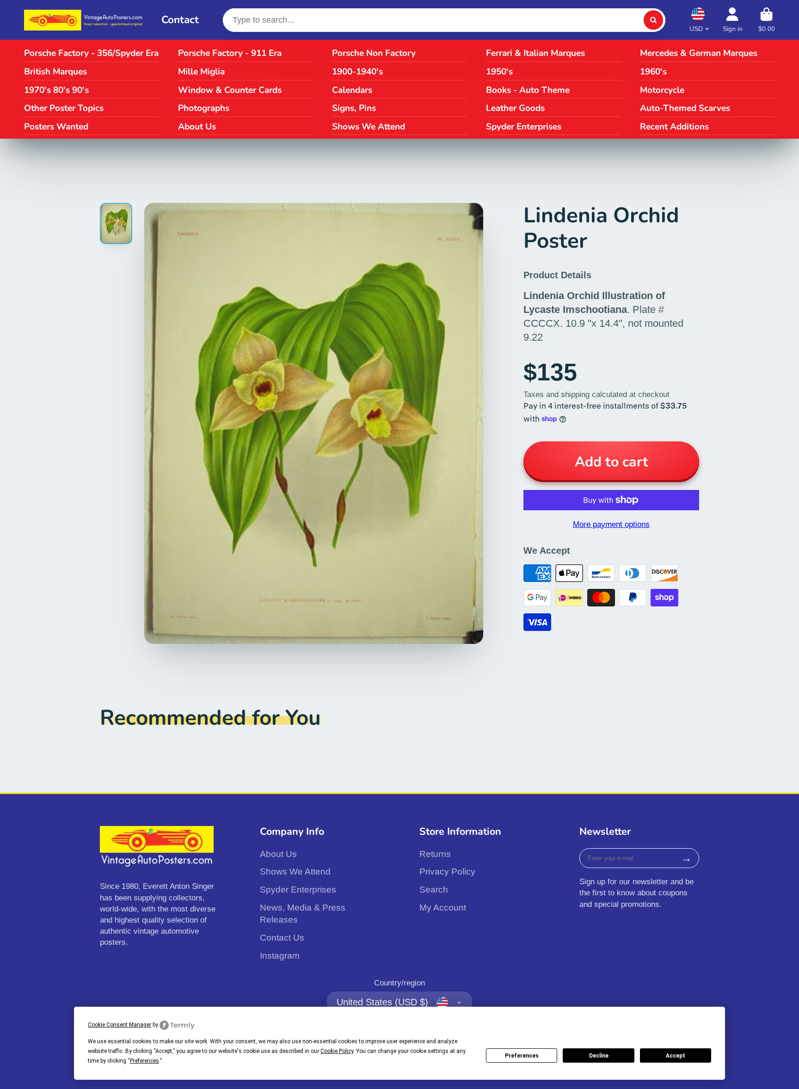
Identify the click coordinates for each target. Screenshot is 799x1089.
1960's (653, 72)
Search (433, 889)
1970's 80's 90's (56, 90)
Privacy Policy (447, 871)
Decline (598, 1055)
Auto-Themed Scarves (685, 108)
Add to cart (611, 461)
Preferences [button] (144, 1061)
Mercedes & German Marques (698, 53)
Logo (85, 20)
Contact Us (282, 937)
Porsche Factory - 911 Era (230, 53)
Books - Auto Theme (528, 90)
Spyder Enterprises (523, 127)
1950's (499, 72)
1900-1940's (357, 72)
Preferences (522, 1055)
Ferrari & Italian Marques (535, 53)
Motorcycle (662, 90)
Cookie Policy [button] (336, 1051)
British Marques (55, 72)
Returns (435, 854)
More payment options (611, 524)
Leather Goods (515, 108)
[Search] (653, 20)
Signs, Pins (354, 108)
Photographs (203, 108)
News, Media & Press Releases (302, 914)
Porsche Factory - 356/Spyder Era (91, 53)
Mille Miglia (201, 72)
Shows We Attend (368, 127)
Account (733, 19)
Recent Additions (674, 127)
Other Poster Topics (64, 108)
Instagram (280, 956)
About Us (197, 127)
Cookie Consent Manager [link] (119, 1025)
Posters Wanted (56, 127)
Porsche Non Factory (374, 53)
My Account (442, 907)
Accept (675, 1055)
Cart (766, 19)
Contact (180, 19)
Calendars (352, 90)
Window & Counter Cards (230, 90)
